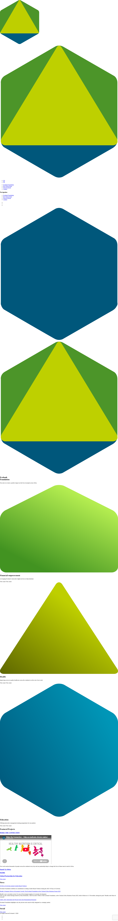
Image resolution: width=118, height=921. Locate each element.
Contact (5, 189)
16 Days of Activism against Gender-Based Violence (13, 886)
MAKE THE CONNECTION (10, 833)
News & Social (7, 187)
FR (4, 182)
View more (3, 879)
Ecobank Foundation (8, 184)
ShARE (2, 873)
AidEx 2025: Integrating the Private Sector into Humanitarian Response (18, 899)
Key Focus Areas (7, 186)
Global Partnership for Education (11, 876)
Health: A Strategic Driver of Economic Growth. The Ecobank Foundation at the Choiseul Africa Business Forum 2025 (30, 891)
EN (4, 180)
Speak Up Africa (5, 869)
